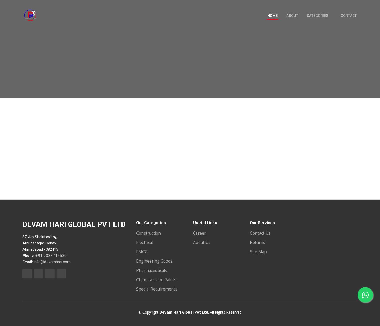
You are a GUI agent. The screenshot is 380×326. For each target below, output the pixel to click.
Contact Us (260, 233)
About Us (201, 242)
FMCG (142, 252)
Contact (349, 15)
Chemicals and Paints (156, 280)
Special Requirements (156, 289)
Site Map (258, 252)
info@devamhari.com (52, 261)
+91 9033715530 (51, 255)
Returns (257, 242)
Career (199, 233)
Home (272, 15)
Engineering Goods (154, 261)
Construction (148, 233)
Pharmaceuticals (151, 270)
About (292, 15)
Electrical (144, 242)
